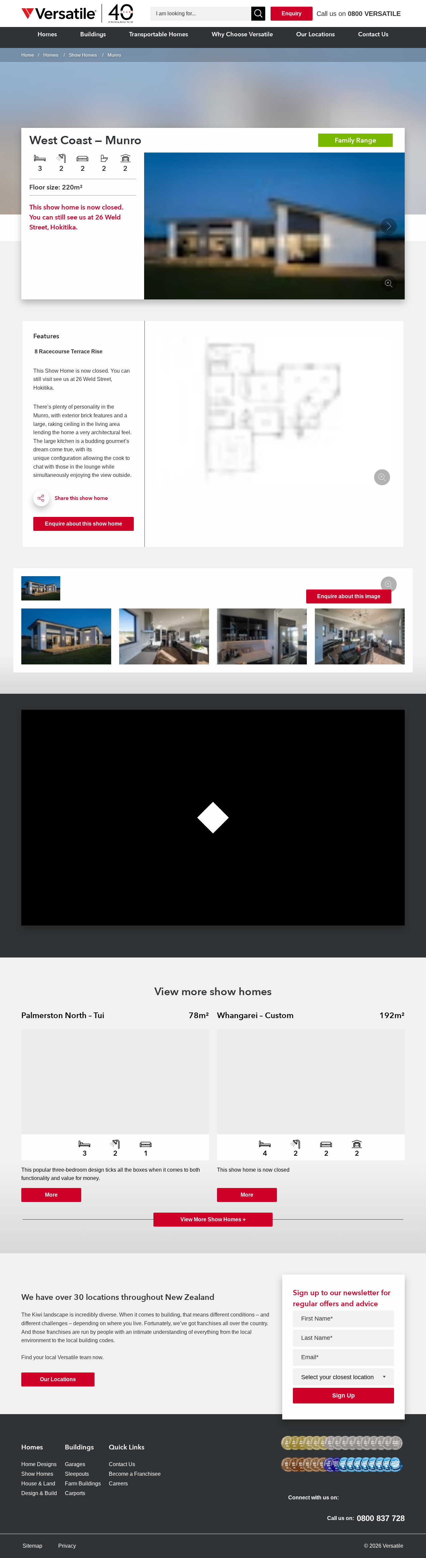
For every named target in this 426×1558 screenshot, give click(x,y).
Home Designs (39, 1464)
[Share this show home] (41, 498)
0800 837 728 (381, 1518)
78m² (199, 1015)
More (51, 1195)
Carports (75, 1493)
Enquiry (292, 13)
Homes (51, 55)
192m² (392, 1015)
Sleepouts (77, 1474)
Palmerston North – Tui (62, 1015)
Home (27, 55)
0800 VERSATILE (374, 13)
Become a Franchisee (135, 1474)
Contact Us (122, 1464)
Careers (118, 1483)
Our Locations (58, 1379)
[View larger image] (389, 226)
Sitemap (32, 1546)
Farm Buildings (83, 1483)
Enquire (83, 524)
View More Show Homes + (213, 1219)
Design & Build (39, 1493)
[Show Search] (258, 14)
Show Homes (83, 55)
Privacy (67, 1546)
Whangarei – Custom (255, 1015)
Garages (75, 1464)
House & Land (38, 1483)
